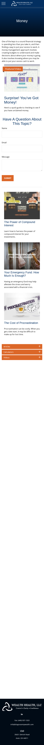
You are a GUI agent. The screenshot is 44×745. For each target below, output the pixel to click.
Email (4, 142)
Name (4, 128)
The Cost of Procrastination (21, 322)
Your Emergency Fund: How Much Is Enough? (21, 274)
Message (6, 157)
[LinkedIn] (21, 714)
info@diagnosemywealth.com (22, 724)
